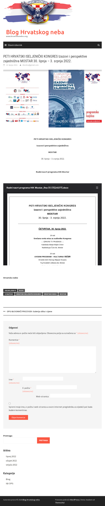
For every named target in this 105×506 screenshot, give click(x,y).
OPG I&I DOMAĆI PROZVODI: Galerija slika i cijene (29, 311)
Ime (14, 381)
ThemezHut (60, 502)
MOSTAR (63, 294)
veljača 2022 (11, 464)
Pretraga (7, 435)
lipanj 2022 (11, 456)
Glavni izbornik (15, 45)
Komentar (14, 341)
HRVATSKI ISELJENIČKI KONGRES (28, 294)
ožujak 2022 (11, 460)
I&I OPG (9, 483)
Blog (21, 290)
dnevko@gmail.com (30, 65)
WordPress (74, 499)
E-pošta (27, 390)
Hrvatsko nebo (50, 294)
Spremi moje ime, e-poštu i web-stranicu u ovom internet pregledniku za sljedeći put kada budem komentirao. (50, 408)
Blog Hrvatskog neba (35, 32)
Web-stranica (42, 396)
